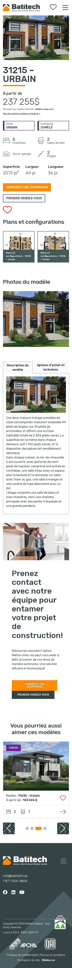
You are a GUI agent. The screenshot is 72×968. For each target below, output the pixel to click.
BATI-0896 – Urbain (33, 795)
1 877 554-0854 (15, 881)
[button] (63, 828)
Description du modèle (18, 367)
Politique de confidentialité (22, 955)
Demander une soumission (27, 187)
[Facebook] (5, 892)
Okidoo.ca (48, 960)
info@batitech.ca (15, 876)
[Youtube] (21, 892)
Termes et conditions (52, 955)
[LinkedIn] (13, 892)
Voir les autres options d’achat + (21, 113)
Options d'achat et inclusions (51, 367)
